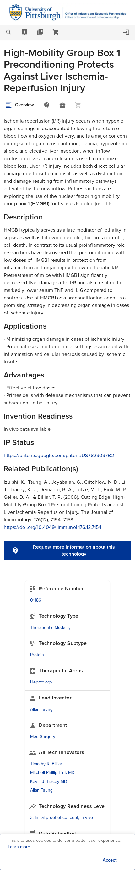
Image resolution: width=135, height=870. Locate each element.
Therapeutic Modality (50, 627)
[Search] (9, 32)
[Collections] (40, 32)
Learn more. (19, 847)
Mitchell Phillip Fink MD (52, 772)
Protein (37, 654)
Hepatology (41, 682)
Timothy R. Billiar (46, 764)
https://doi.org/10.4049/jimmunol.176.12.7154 (53, 527)
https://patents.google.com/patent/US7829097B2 (59, 455)
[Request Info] (47, 105)
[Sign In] (126, 32)
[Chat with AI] (24, 32)
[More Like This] (62, 105)
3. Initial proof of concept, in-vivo (61, 817)
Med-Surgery (42, 736)
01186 (35, 600)
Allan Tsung (41, 709)
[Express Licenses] (56, 32)
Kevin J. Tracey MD (48, 781)
